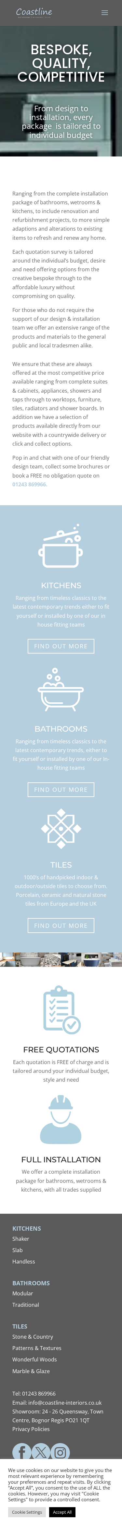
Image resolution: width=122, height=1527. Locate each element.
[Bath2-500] (91, 964)
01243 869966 (39, 1393)
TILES (61, 865)
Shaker (20, 1238)
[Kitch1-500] (10, 964)
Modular (22, 1293)
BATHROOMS (61, 729)
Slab (17, 1250)
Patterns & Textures (36, 1348)
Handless (23, 1261)
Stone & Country (32, 1336)
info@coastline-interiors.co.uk (65, 1402)
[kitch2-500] (71, 964)
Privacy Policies (31, 1429)
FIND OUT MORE (61, 646)
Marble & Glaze (31, 1371)
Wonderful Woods (34, 1359)
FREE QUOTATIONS (61, 1049)
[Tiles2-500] (112, 964)
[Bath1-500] (30, 964)
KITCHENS (61, 585)
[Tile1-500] (51, 964)
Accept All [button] (62, 1512)
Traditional (25, 1304)
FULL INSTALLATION (61, 1159)
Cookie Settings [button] (27, 1512)
